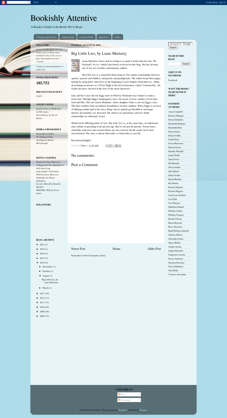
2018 (42, 248)
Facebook (172, 80)
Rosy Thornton (175, 226)
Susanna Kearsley (176, 262)
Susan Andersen (175, 258)
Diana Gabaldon (175, 119)
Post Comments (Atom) (95, 255)
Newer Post (78, 248)
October (47, 271)
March (46, 287)
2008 (42, 315)
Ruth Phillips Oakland (178, 230)
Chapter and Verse (46, 37)
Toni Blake (173, 270)
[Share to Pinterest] (119, 145)
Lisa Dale (172, 199)
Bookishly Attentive (63, 17)
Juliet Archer (174, 175)
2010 (42, 307)
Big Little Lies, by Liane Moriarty (50, 281)
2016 (42, 253)
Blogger (143, 409)
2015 (42, 258)
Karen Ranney (174, 179)
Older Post (154, 248)
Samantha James (175, 238)
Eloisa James (174, 131)
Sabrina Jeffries (175, 234)
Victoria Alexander (177, 274)
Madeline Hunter (176, 206)
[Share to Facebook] (116, 145)
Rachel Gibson (175, 218)
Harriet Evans (174, 147)
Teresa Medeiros (175, 266)
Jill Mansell (173, 163)
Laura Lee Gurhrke (177, 195)
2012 (42, 297)
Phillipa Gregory (176, 214)
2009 (42, 311)
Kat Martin (173, 183)
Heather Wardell (175, 151)
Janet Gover (173, 159)
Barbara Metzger (176, 115)
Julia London (174, 167)
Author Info (68, 37)
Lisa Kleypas (174, 202)
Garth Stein (173, 139)
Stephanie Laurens (176, 254)
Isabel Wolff (173, 155)
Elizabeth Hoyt (175, 127)
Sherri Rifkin (174, 242)
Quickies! (104, 37)
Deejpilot (122, 409)
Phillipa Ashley (175, 210)
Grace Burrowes (175, 143)
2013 (42, 293)
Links (117, 37)
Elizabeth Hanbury (177, 123)
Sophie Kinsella (175, 250)
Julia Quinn (173, 171)
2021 (42, 244)
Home (116, 248)
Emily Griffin (174, 135)
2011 (42, 302)
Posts (122, 394)
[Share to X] (113, 145)
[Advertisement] (178, 331)
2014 (42, 262)
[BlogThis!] (110, 145)
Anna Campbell (175, 111)
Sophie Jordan (174, 246)
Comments (125, 399)
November (48, 266)
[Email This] (107, 145)
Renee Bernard (175, 222)
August (46, 275)
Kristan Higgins (175, 187)
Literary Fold (86, 37)
